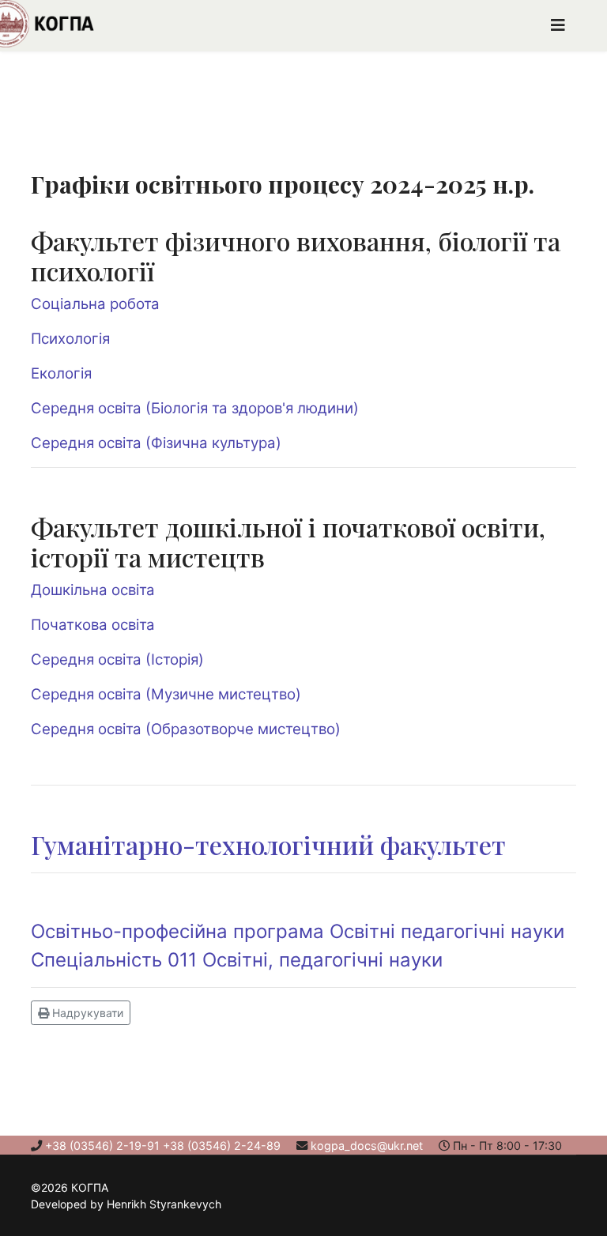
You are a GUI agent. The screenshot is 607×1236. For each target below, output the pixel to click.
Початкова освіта (93, 625)
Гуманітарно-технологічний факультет (268, 844)
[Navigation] (558, 25)
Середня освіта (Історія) (117, 659)
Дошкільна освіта (93, 590)
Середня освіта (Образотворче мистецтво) (186, 729)
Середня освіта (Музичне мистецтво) (166, 694)
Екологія (61, 373)
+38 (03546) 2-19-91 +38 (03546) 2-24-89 (163, 1145)
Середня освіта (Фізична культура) (156, 443)
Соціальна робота (95, 304)
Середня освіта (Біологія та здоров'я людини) (195, 408)
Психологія (70, 339)
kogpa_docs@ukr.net (367, 1145)
